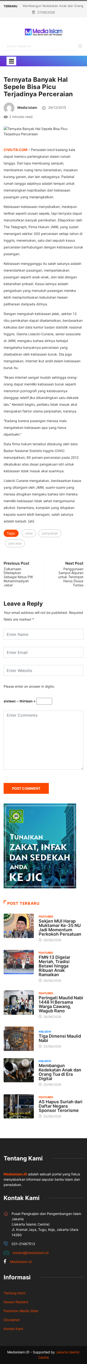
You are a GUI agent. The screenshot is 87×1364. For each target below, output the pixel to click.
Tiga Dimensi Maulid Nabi (60, 1038)
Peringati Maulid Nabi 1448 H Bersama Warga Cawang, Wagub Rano (61, 1004)
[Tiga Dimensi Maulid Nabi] (19, 1039)
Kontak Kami (13, 1329)
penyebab (50, 533)
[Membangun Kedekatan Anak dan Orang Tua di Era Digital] (19, 1070)
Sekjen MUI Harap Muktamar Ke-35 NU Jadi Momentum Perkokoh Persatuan (60, 927)
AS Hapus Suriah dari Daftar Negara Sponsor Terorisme (60, 1106)
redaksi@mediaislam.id (30, 1253)
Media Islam (27, 107)
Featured (46, 916)
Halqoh (45, 1031)
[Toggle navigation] (11, 61)
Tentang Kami (14, 1293)
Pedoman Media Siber (21, 1311)
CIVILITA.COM (15, 150)
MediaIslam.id (21, 1262)
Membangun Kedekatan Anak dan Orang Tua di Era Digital (60, 1072)
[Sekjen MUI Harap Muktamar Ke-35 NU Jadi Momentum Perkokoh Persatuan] (19, 926)
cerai (29, 533)
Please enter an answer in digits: (29, 686)
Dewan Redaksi (16, 1302)
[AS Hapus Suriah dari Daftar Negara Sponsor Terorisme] (19, 1106)
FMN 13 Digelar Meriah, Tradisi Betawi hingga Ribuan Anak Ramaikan (54, 966)
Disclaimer (12, 1320)
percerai (15, 543)
